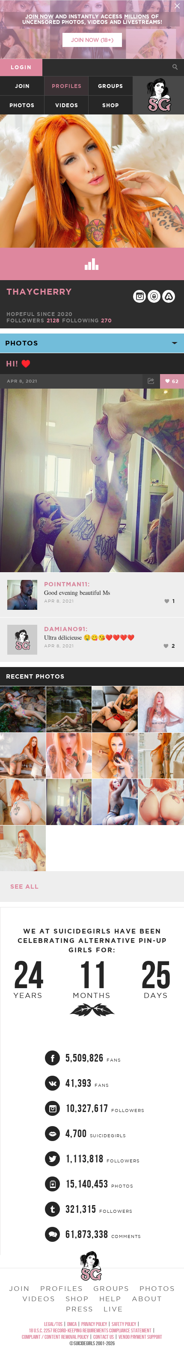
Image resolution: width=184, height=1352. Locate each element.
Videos (66, 105)
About (147, 1298)
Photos (22, 105)
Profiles (67, 86)
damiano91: (66, 629)
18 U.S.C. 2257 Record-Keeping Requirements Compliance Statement (90, 1330)
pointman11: (67, 584)
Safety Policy (124, 1324)
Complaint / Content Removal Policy (55, 1337)
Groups (110, 86)
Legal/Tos (53, 1324)
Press (79, 1309)
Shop (110, 105)
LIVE (113, 1309)
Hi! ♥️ (18, 363)
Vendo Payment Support (140, 1337)
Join (22, 86)
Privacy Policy (94, 1324)
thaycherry (39, 291)
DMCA (72, 1324)
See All (24, 886)
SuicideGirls (158, 86)
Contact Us (103, 1337)
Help (110, 1298)
